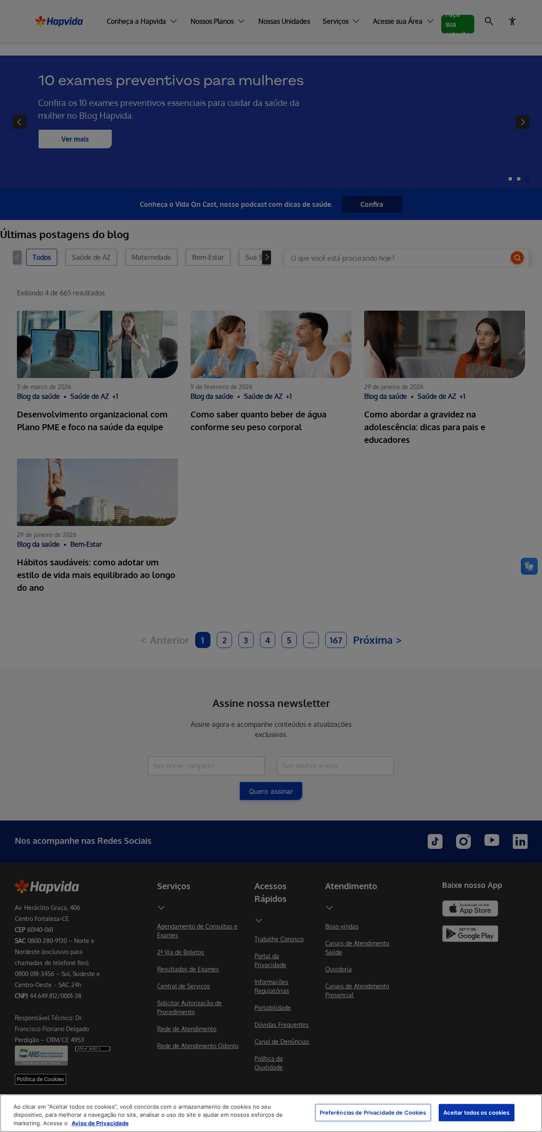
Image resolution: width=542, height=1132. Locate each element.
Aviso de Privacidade (100, 1123)
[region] (271, 1113)
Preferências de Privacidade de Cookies (373, 1112)
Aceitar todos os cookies (476, 1112)
